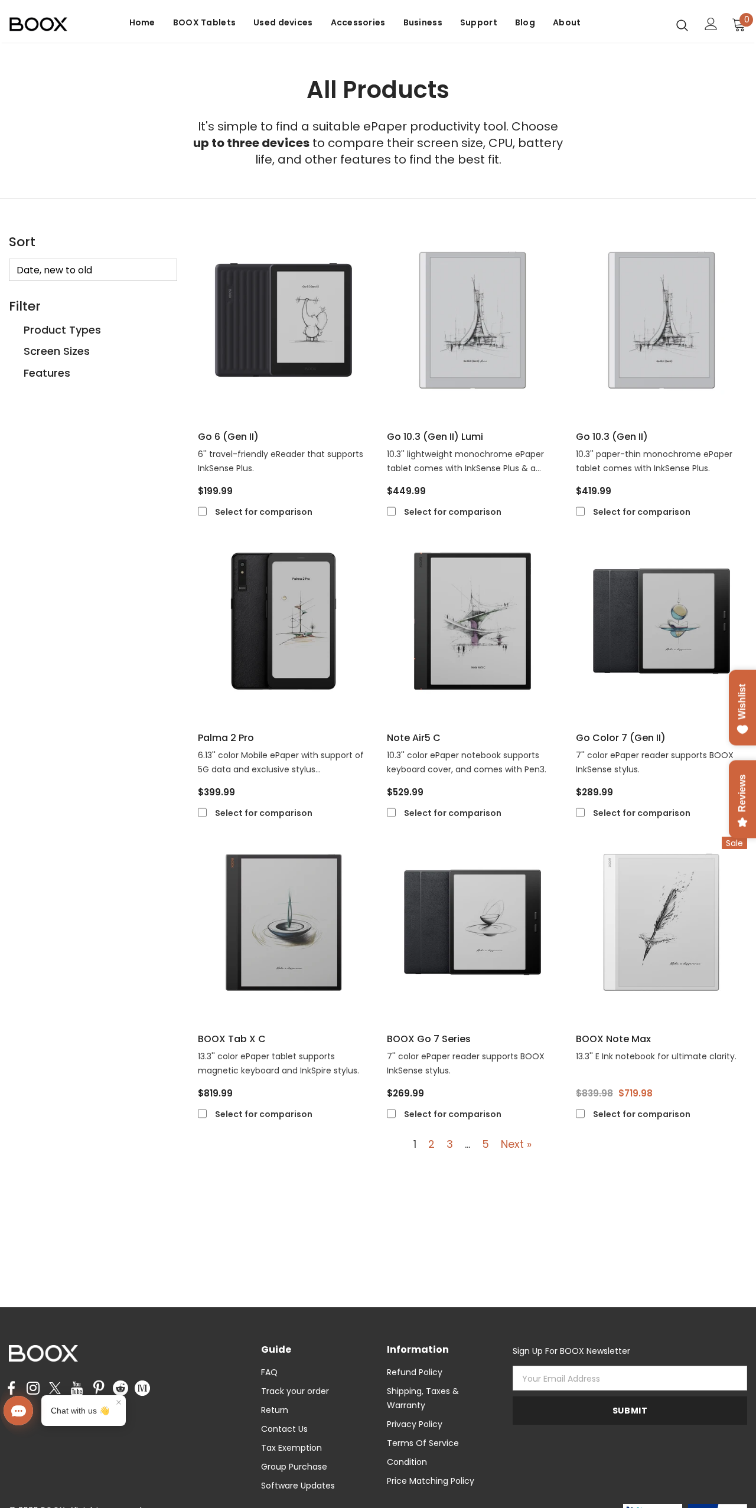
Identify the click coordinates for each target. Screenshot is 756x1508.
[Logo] (50, 24)
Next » (516, 1144)
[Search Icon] (682, 25)
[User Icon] (711, 24)
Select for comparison (263, 512)
